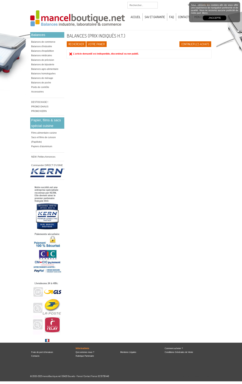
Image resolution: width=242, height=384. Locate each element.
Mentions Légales (128, 352)
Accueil (135, 17)
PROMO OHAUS (39, 106)
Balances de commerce (43, 42)
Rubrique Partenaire (85, 356)
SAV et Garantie (155, 17)
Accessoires (37, 91)
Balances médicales (41, 55)
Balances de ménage (42, 78)
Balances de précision (42, 60)
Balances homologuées (43, 73)
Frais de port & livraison (42, 352)
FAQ (171, 17)
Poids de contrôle (40, 87)
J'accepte (215, 18)
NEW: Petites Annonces (43, 156)
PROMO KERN (39, 111)
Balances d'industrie (41, 46)
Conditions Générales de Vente (179, 352)
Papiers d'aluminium (41, 146)
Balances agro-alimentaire (44, 69)
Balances (38, 35)
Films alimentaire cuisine (44, 133)
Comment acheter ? (174, 348)
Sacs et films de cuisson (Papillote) (43, 139)
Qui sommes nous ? (85, 352)
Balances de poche (41, 82)
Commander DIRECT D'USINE (47, 165)
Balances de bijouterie (42, 64)
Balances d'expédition (42, 51)
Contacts (184, 17)
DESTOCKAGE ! (39, 102)
